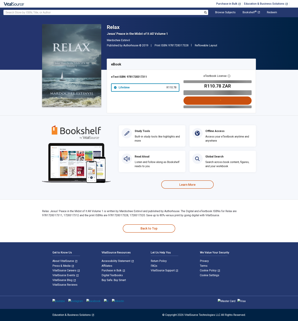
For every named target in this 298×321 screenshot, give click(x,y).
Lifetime (147, 87)
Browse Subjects (225, 12)
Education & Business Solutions (264, 3)
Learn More (187, 184)
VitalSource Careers (64, 270)
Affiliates (107, 265)
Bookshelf (249, 12)
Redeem (272, 12)
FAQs (154, 265)
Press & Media (61, 265)
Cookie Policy (208, 270)
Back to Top (149, 228)
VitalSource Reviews (64, 284)
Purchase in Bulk (227, 3)
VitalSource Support (163, 270)
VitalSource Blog (62, 280)
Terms (203, 265)
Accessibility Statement (116, 261)
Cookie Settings (209, 275)
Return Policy (159, 261)
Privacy (204, 261)
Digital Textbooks (112, 275)
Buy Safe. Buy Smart (114, 280)
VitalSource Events (64, 275)
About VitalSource (63, 261)
